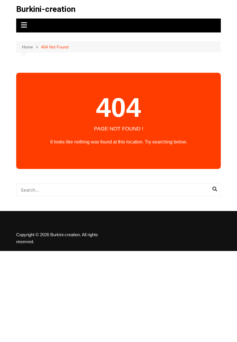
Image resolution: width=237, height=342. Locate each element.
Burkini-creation (45, 9)
